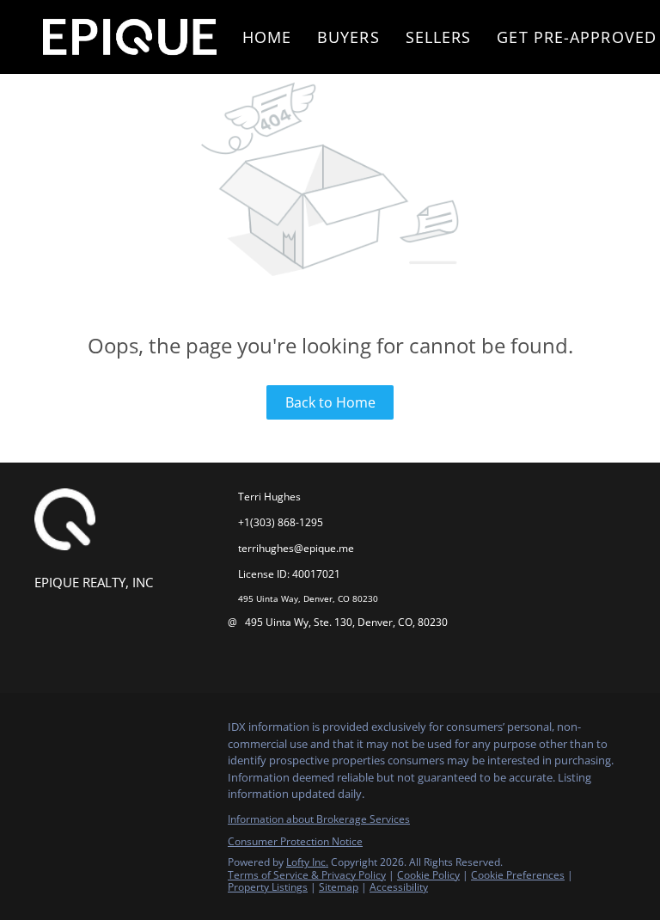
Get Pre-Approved (577, 37)
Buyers (348, 37)
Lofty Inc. (307, 862)
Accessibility (399, 887)
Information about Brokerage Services (319, 819)
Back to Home (330, 402)
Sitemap (338, 887)
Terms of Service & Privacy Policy (307, 875)
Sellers (439, 37)
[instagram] (82, 732)
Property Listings (268, 887)
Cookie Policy (428, 875)
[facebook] (47, 732)
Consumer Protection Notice (295, 841)
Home (266, 37)
